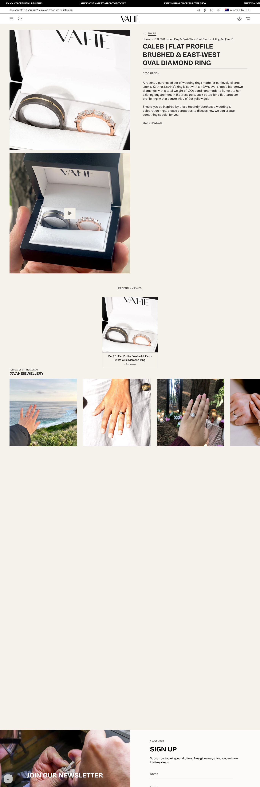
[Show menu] (11, 18)
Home (146, 39)
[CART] (248, 18)
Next (254, 412)
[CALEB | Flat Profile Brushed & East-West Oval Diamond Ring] (130, 324)
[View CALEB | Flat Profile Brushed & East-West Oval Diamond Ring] (70, 213)
